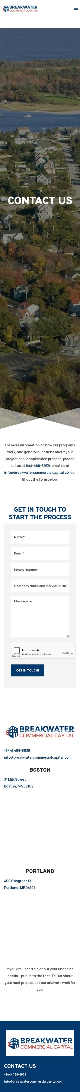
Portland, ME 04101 (19, 887)
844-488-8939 (38, 465)
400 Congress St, (18, 880)
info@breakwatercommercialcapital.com (38, 472)
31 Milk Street (15, 779)
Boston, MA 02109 (18, 786)
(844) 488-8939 (17, 750)
